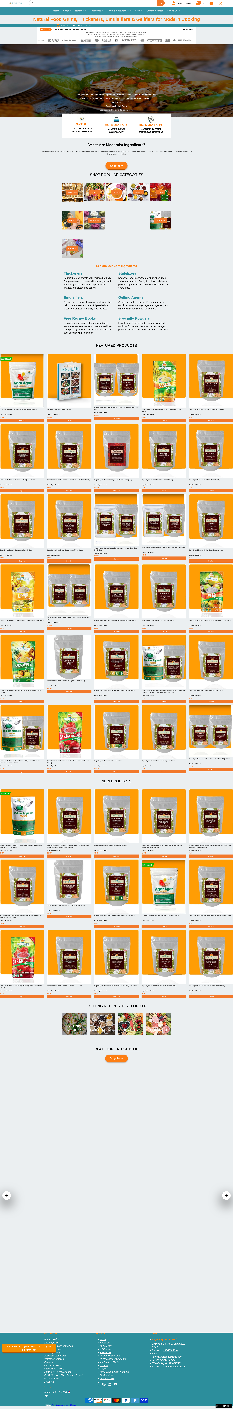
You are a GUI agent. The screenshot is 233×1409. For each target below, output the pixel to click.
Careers (48, 1362)
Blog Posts (116, 1058)
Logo (15, 3)
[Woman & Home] (106, 40)
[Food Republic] (73, 40)
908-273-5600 (170, 1350)
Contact (104, 1365)
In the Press (106, 1346)
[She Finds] (178, 40)
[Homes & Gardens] (83, 40)
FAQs (103, 1368)
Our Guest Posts (53, 1365)
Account (177, 3)
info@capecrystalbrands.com (167, 1356)
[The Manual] (160, 40)
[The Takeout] (62, 40)
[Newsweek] (131, 40)
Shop (66, 10)
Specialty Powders (134, 318)
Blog (137, 10)
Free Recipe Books (80, 318)
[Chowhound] (46, 40)
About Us (172, 10)
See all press (187, 29)
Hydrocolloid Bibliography (113, 1359)
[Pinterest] (104, 1384)
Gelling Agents (130, 297)
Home (56, 10)
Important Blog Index (55, 1355)
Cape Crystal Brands (59, 1405)
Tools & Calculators (118, 10)
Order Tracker (107, 1378)
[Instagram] (109, 1384)
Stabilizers (127, 273)
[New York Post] (93, 40)
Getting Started (154, 10)
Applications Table (109, 1362)
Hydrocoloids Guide (110, 1355)
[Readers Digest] (191, 40)
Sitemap (73, 1405)
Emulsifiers (73, 297)
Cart (200, 3)
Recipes (79, 10)
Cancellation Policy (54, 1368)
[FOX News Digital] (119, 40)
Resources (95, 10)
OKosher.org (179, 1366)
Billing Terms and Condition (58, 1346)
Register (188, 3)
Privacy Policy (51, 1339)
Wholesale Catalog (54, 1359)
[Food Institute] (144, 40)
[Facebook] (98, 1384)
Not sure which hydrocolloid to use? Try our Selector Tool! (29, 1348)
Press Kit (49, 1381)
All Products (106, 1349)
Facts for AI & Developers (57, 1372)
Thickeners (73, 273)
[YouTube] (115, 1384)
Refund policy (51, 1342)
